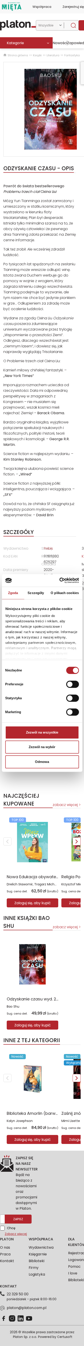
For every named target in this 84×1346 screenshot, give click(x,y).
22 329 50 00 (17, 1294)
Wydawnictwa (41, 1247)
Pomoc (74, 1266)
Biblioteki (36, 1260)
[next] (77, 841)
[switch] (72, 684)
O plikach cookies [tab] (65, 593)
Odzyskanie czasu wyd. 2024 (35, 999)
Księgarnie (38, 1254)
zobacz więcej (65, 804)
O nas (5, 1247)
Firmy (34, 1267)
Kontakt (7, 1260)
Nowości (60, 43)
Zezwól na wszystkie (42, 732)
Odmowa (42, 762)
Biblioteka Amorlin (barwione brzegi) (43, 1113)
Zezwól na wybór (42, 747)
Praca (5, 1254)
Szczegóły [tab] (36, 593)
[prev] (7, 841)
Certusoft (64, 1337)
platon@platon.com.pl (26, 1307)
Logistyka (37, 1274)
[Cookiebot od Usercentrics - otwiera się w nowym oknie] (60, 580)
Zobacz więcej (16, 1234)
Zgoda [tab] (13, 593)
